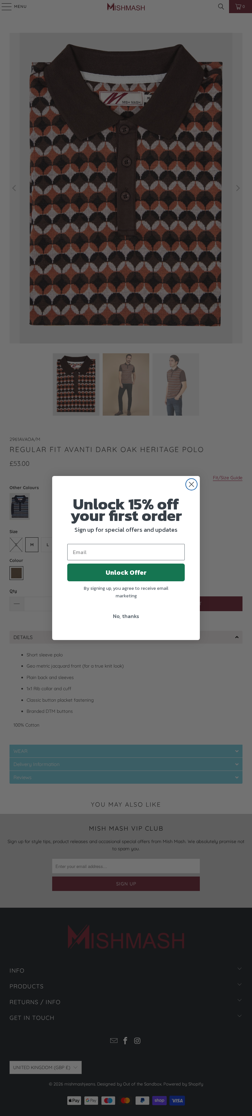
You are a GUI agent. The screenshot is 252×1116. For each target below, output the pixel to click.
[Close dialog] (191, 484)
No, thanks (126, 616)
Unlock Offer (126, 572)
